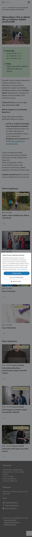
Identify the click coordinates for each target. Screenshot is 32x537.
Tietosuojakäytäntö (22, 269)
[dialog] (16, 269)
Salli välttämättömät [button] (17, 277)
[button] (16, 281)
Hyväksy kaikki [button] (16, 273)
